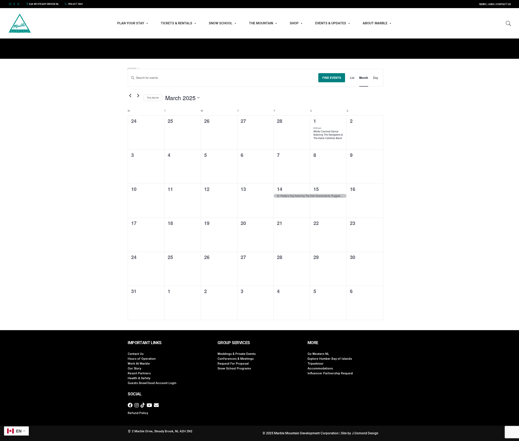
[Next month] (138, 95)
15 (315, 188)
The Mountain (261, 23)
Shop (294, 23)
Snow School (220, 23)
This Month (153, 97)
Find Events (331, 78)
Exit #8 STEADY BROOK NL (44, 4)
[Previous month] (130, 95)
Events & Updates (330, 23)
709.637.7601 (75, 4)
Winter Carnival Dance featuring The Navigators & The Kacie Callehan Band (328, 135)
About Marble (375, 23)
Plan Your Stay (130, 23)
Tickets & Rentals (176, 23)
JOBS (491, 4)
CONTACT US (503, 4)
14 (279, 188)
